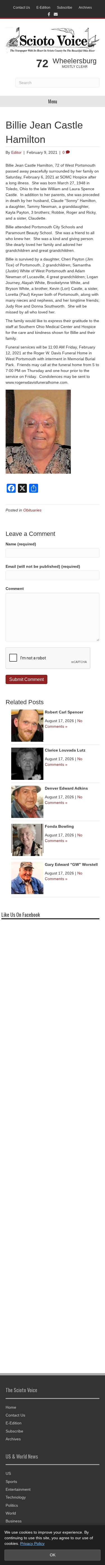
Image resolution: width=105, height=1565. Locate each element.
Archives (85, 8)
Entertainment (18, 1489)
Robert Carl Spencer (64, 712)
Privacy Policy (32, 1543)
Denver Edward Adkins (66, 788)
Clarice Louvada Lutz (65, 750)
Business (14, 1521)
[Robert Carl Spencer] (27, 725)
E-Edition (43, 8)
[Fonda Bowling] (27, 839)
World (11, 1513)
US (8, 1473)
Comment (15, 588)
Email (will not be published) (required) (43, 566)
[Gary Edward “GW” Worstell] (27, 877)
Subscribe (64, 8)
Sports (11, 1481)
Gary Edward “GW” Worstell (71, 864)
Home (11, 1407)
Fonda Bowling (59, 826)
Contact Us (21, 8)
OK (52, 1555)
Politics (12, 1505)
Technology (16, 1497)
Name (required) (21, 544)
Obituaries (32, 510)
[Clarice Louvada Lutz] (27, 763)
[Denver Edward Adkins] (27, 801)
